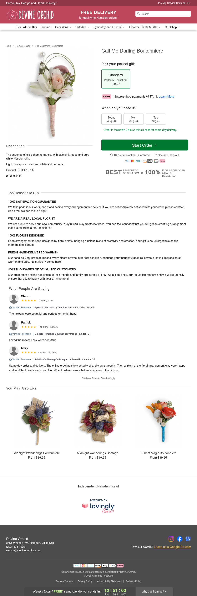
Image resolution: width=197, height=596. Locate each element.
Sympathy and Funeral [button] (108, 27)
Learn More (166, 96)
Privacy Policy (85, 581)
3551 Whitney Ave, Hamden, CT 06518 (30, 543)
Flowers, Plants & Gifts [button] (143, 27)
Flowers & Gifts (23, 45)
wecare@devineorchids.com (23, 550)
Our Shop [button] (171, 27)
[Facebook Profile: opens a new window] (179, 539)
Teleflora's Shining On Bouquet (51, 359)
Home (8, 45)
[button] (187, 579)
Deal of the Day (27, 27)
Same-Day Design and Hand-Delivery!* (32, 3)
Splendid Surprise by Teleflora (51, 307)
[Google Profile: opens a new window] (188, 539)
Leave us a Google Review (172, 547)
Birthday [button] (81, 27)
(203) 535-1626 (15, 546)
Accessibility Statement (109, 581)
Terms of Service (64, 581)
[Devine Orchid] (34, 14)
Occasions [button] (62, 27)
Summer (46, 27)
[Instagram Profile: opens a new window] (171, 539)
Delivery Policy (134, 581)
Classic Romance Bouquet (49, 333)
